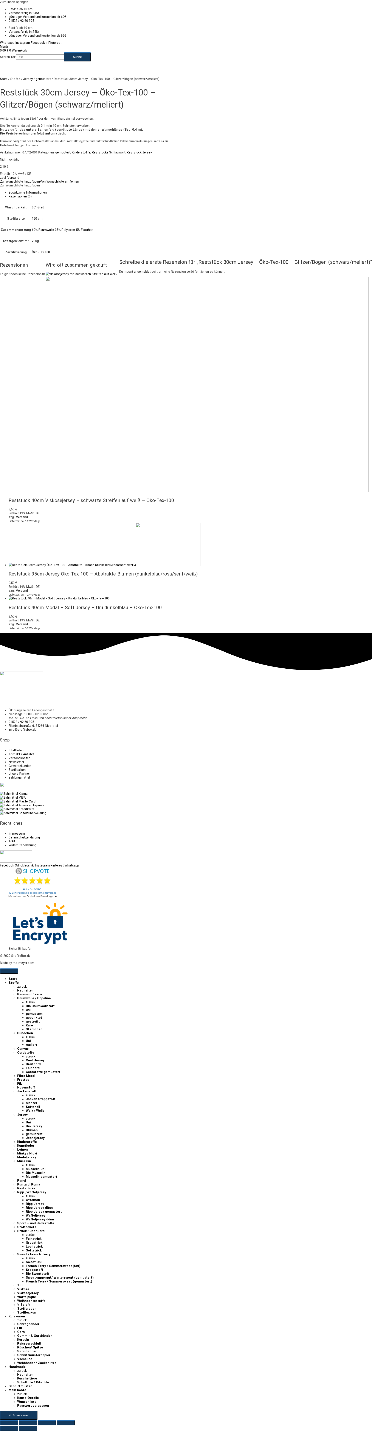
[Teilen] (47, 1422)
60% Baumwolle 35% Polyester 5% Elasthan (62, 230)
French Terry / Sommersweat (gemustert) (59, 1281)
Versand (13, 178)
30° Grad (38, 207)
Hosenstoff (26, 1087)
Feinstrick (34, 1239)
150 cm (37, 219)
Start (3, 79)
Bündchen (25, 1033)
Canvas (23, 1049)
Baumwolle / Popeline (34, 998)
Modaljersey (26, 1157)
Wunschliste (26, 1402)
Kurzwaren (17, 1316)
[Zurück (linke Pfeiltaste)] (9, 1428)
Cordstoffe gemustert (43, 1072)
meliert (31, 1045)
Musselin (24, 1161)
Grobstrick (34, 1243)
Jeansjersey (35, 1138)
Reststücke (100, 152)
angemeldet (142, 272)
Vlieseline (24, 1359)
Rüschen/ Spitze (30, 1347)
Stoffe (15, 79)
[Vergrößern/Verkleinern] (9, 1422)
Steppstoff (34, 1270)
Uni (28, 1041)
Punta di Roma (28, 1184)
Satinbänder (27, 1351)
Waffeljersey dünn (40, 1219)
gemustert (43, 79)
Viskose (23, 1289)
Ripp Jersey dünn (39, 1208)
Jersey (28, 79)
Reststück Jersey (139, 152)
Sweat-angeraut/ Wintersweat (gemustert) (60, 1277)
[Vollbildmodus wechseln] (28, 1422)
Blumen (32, 1130)
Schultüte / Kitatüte (33, 1382)
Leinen (22, 1149)
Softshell (33, 1107)
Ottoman (33, 1200)
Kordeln (23, 1340)
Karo (29, 1025)
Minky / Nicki (27, 1153)
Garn (21, 1332)
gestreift (33, 1021)
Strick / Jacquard (31, 1231)
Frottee (23, 1080)
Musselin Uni (35, 1169)
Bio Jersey (34, 1126)
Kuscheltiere (27, 1378)
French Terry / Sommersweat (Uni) (53, 1266)
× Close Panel (18, 1415)
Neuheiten (25, 990)
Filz (20, 1083)
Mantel (31, 1103)
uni (28, 1010)
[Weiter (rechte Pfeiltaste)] (28, 1428)
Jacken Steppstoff (40, 1099)
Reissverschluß (29, 1343)
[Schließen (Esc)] (66, 1422)
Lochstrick (34, 1246)
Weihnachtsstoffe (31, 1301)
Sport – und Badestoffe (35, 1223)
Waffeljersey (35, 1215)
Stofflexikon (26, 1312)
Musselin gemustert (41, 1177)
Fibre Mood (26, 1076)
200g (35, 241)
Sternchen (34, 1029)
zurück (22, 986)
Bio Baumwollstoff (40, 1006)
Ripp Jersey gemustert (44, 1212)
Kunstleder (25, 1146)
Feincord (33, 1068)
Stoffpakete (26, 1227)
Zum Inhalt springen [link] (14, 2)
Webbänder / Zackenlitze (36, 1363)
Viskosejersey (28, 1293)
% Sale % (24, 1305)
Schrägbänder (28, 1324)
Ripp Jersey (35, 1204)
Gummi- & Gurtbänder (34, 1336)
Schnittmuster (20, 1386)
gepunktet (34, 1018)
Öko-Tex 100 (41, 252)
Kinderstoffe (81, 152)
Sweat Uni (34, 1262)
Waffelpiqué (26, 1297)
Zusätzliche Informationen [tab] (28, 192)
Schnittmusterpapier (33, 1355)
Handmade (17, 1367)
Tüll (20, 1285)
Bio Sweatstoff (37, 1274)
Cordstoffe (25, 1052)
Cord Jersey (35, 1060)
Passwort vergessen (33, 1406)
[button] (39, 181)
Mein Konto (17, 1390)
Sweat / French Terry (33, 1254)
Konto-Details (28, 1398)
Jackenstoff (26, 1091)
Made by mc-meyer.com (17, 963)
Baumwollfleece (29, 994)
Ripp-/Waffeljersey (31, 1192)
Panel (21, 1180)
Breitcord (33, 1064)
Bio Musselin (35, 1173)
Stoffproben (26, 1309)
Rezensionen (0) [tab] (20, 196)
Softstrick (34, 1250)
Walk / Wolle (35, 1111)
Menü (4, 46)
